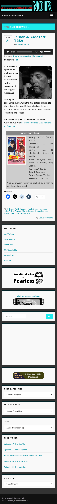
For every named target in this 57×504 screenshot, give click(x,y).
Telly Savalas (25, 213)
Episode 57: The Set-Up (14, 444)
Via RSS (7, 260)
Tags (6, 421)
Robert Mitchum (11, 213)
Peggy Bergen (41, 211)
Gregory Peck (26, 209)
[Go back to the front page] (26, 6)
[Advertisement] (21, 344)
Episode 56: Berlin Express (15, 449)
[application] (28, 52)
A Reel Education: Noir (13, 15)
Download (38, 56)
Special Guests (12, 405)
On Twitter (9, 234)
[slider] (47, 51)
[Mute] (41, 51)
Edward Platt (13, 209)
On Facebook (10, 239)
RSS (16, 59)
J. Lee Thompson (40, 209)
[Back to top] (50, 497)
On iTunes (8, 244)
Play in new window (22, 56)
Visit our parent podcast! (28, 296)
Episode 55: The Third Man (16, 461)
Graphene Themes (21, 501)
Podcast (27, 44)
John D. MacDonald (12, 211)
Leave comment (46, 218)
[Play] (8, 51)
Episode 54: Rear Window (15, 467)
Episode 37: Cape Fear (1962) (30, 39)
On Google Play (11, 250)
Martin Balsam (28, 211)
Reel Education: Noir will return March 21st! (23, 455)
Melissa (19, 44)
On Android (9, 255)
